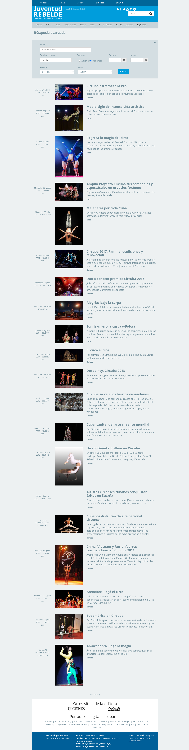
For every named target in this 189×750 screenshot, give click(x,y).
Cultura (92, 25)
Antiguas (83, 60)
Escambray (66, 721)
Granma (88, 721)
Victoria (113, 721)
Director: (80, 735)
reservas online (95, 564)
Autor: (81, 67)
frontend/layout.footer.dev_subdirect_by (93, 744)
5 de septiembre (121, 724)
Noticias (49, 25)
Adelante (48, 721)
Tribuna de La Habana (77, 724)
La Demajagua (124, 721)
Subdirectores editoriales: (87, 738)
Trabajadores (60, 724)
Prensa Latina (142, 724)
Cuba (58, 25)
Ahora (57, 721)
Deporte (119, 25)
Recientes (91, 60)
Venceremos (94, 724)
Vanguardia (107, 724)
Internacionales (70, 25)
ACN (132, 724)
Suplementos (142, 25)
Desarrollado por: (52, 735)
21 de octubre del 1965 (138, 735)
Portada (39, 25)
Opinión (83, 25)
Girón (96, 721)
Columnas (129, 25)
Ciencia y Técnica (105, 25)
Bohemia (97, 727)
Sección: (44, 67)
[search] (150, 13)
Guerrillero (78, 721)
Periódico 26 (138, 721)
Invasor (104, 721)
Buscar (123, 71)
